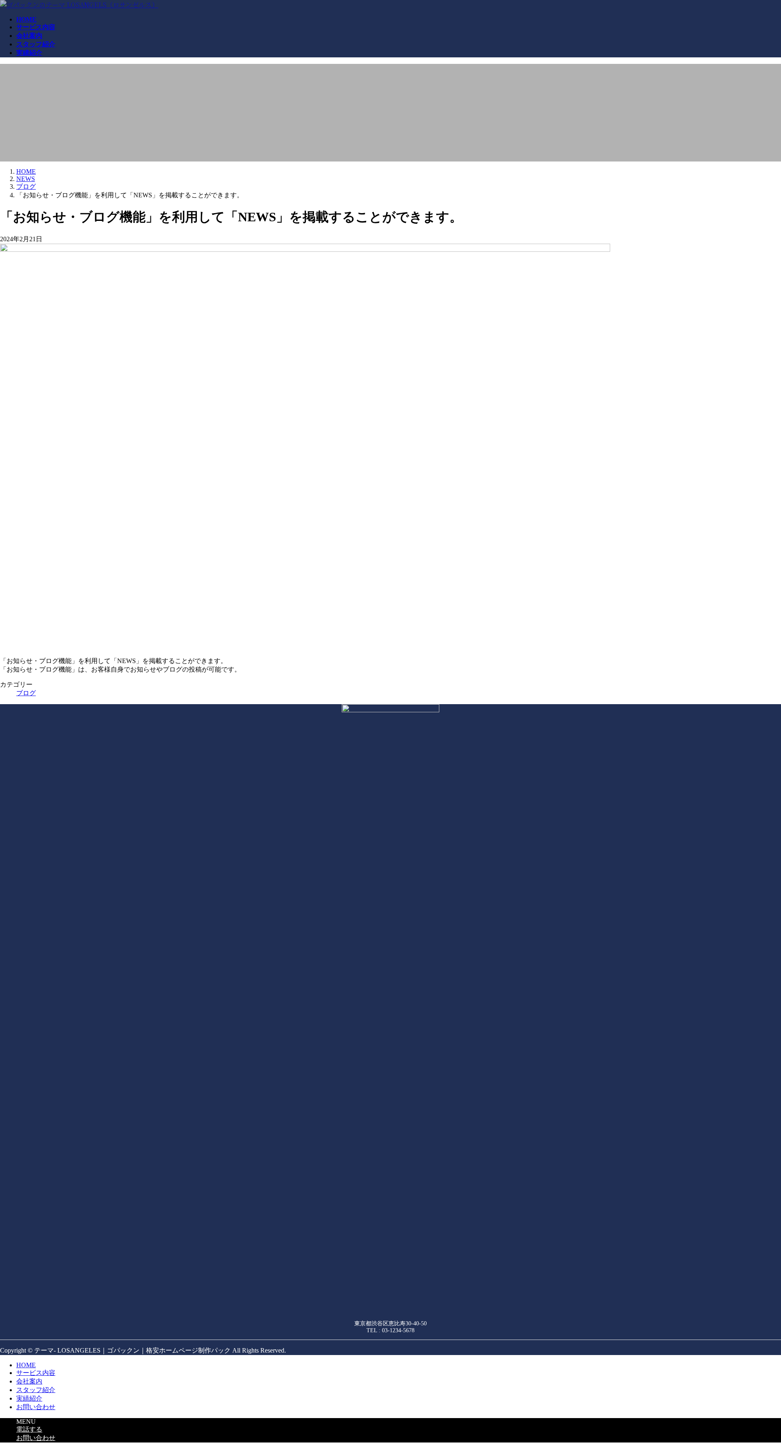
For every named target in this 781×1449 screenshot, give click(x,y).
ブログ (26, 693)
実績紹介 (29, 1398)
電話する (29, 1429)
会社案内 (29, 1381)
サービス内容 (35, 1372)
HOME (26, 1365)
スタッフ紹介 (35, 1389)
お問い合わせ (35, 1406)
